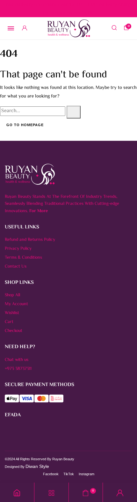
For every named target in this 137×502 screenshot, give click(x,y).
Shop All (12, 295)
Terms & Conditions (23, 257)
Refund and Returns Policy (30, 239)
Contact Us (15, 266)
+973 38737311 (18, 368)
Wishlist (12, 313)
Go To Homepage (25, 125)
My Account (16, 304)
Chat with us (16, 359)
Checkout (13, 330)
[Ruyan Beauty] (68, 28)
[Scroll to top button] (126, 476)
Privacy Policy (18, 248)
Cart (9, 322)
